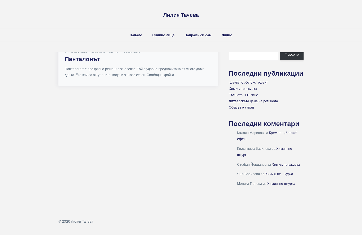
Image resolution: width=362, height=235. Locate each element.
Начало (136, 35)
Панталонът (82, 59)
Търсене (292, 54)
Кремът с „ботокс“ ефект (248, 82)
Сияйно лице (163, 35)
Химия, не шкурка (243, 88)
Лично (227, 35)
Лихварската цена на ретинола (253, 101)
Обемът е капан (241, 107)
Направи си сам (198, 35)
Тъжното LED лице (243, 95)
